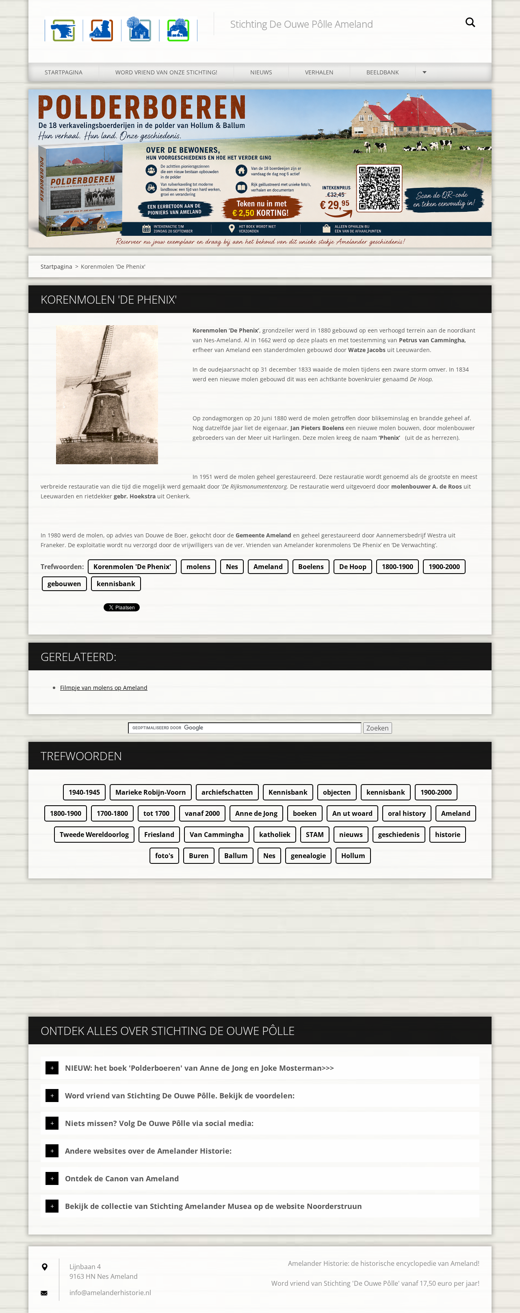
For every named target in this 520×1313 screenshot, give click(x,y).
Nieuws (261, 72)
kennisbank (116, 583)
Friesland (159, 834)
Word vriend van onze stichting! (166, 72)
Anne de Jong (256, 813)
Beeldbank (382, 72)
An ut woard (352, 813)
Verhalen (319, 72)
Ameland (268, 566)
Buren (199, 855)
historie (447, 834)
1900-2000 (444, 566)
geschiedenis (399, 834)
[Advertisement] (260, 943)
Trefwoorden (61, 566)
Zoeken (470, 23)
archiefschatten (227, 792)
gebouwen (64, 583)
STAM (315, 834)
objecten (337, 792)
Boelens (311, 566)
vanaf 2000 (202, 813)
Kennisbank (288, 792)
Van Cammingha (217, 834)
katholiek (274, 834)
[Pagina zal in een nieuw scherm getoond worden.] (107, 394)
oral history (407, 813)
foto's (164, 855)
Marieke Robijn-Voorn (150, 792)
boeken (305, 813)
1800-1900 (397, 566)
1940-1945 (84, 792)
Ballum (236, 855)
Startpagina (63, 72)
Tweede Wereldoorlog (94, 834)
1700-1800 (112, 813)
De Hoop (352, 566)
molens (198, 566)
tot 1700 (156, 813)
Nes (232, 566)
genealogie (308, 855)
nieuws (351, 834)
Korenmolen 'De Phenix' (132, 566)
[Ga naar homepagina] (121, 23)
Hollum (353, 855)
